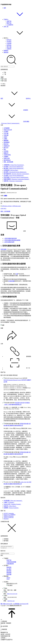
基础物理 (6, 140)
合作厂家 (6, 26)
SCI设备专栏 (10, 24)
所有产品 (9, 560)
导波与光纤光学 (8, 129)
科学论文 (9, 39)
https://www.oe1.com (12, 593)
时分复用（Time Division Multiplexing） (14, 166)
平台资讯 (9, 41)
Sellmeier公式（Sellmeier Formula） (12, 504)
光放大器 (6, 135)
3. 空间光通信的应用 (9, 242)
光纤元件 (23, 380)
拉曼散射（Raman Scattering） (11, 507)
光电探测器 (11, 281)
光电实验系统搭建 (11, 562)
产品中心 (6, 19)
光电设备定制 (10, 563)
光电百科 (9, 48)
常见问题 (9, 574)
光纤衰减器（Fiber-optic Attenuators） (13, 500)
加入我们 (9, 569)
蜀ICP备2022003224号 (6, 603)
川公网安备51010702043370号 (20, 603)
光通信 (5, 138)
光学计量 (6, 133)
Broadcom (6, 518)
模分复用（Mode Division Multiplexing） (14, 168)
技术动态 (9, 45)
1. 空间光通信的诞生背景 (10, 238)
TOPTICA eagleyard (8, 517)
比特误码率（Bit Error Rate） (11, 170)
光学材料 (6, 151)
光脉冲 (5, 137)
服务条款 (9, 570)
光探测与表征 (7, 154)
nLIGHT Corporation (9, 513)
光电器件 (6, 156)
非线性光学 (7, 145)
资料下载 (9, 47)
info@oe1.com (10, 600)
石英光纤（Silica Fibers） (10, 506)
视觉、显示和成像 (8, 162)
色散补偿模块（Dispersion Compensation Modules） (17, 179)
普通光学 (6, 153)
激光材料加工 (7, 160)
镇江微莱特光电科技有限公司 (15, 425)
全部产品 (9, 21)
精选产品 (9, 23)
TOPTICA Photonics (9, 516)
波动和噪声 (7, 142)
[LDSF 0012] (11, 206)
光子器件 (6, 131)
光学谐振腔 (7, 128)
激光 (5, 149)
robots (8, 579)
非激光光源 (7, 158)
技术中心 (28, 98)
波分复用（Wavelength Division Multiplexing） (15, 172)
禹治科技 (9, 567)
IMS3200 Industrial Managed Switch (12, 380)
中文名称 (17, 402)
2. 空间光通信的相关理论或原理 (12, 240)
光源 (16, 274)
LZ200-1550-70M (24, 482)
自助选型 (6, 52)
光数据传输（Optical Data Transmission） (14, 165)
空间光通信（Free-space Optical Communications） (16, 177)
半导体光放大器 (24, 423)
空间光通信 (4, 249)
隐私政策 (9, 572)
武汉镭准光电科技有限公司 (14, 483)
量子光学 (6, 147)
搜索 (2, 77)
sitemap (8, 577)
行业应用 (9, 43)
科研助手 (6, 50)
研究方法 (6, 144)
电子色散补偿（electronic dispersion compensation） (16, 173)
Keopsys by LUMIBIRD (9, 514)
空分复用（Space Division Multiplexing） (14, 175)
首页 (5, 8)
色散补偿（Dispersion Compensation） (13, 181)
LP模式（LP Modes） (9, 502)
